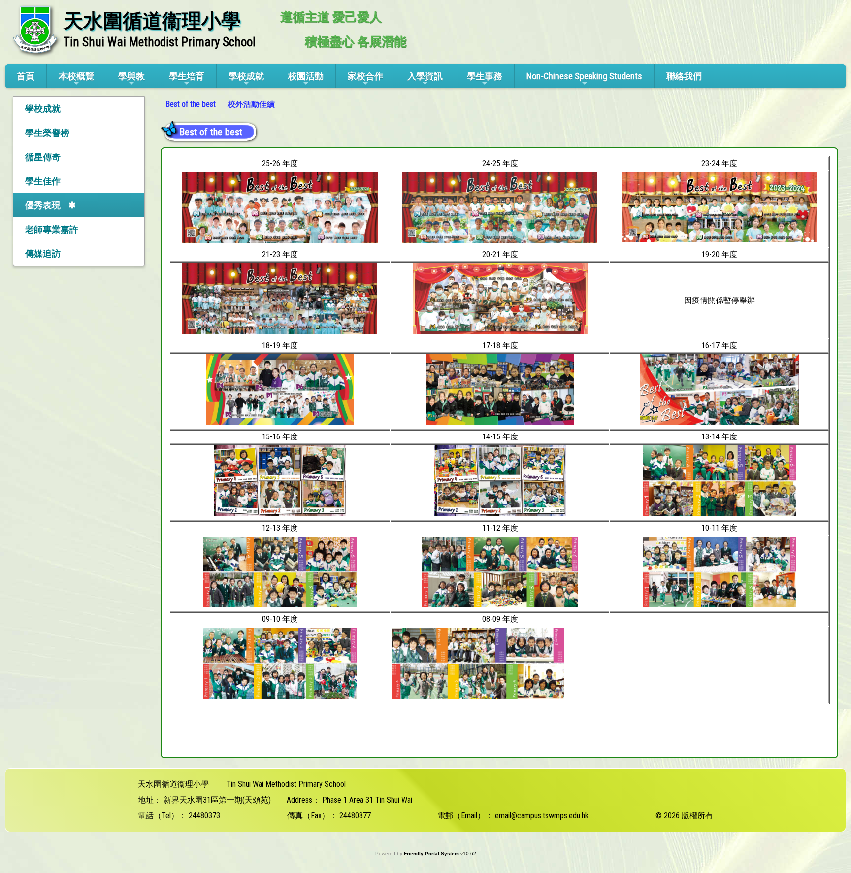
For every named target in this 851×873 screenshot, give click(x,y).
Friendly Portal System (432, 853)
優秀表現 (43, 205)
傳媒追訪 (43, 253)
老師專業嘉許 (51, 229)
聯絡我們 (684, 76)
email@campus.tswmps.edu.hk (542, 815)
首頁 (25, 76)
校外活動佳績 (251, 104)
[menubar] (221, 104)
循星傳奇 (43, 157)
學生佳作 (43, 181)
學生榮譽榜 (47, 133)
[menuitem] (192, 104)
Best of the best (190, 104)
